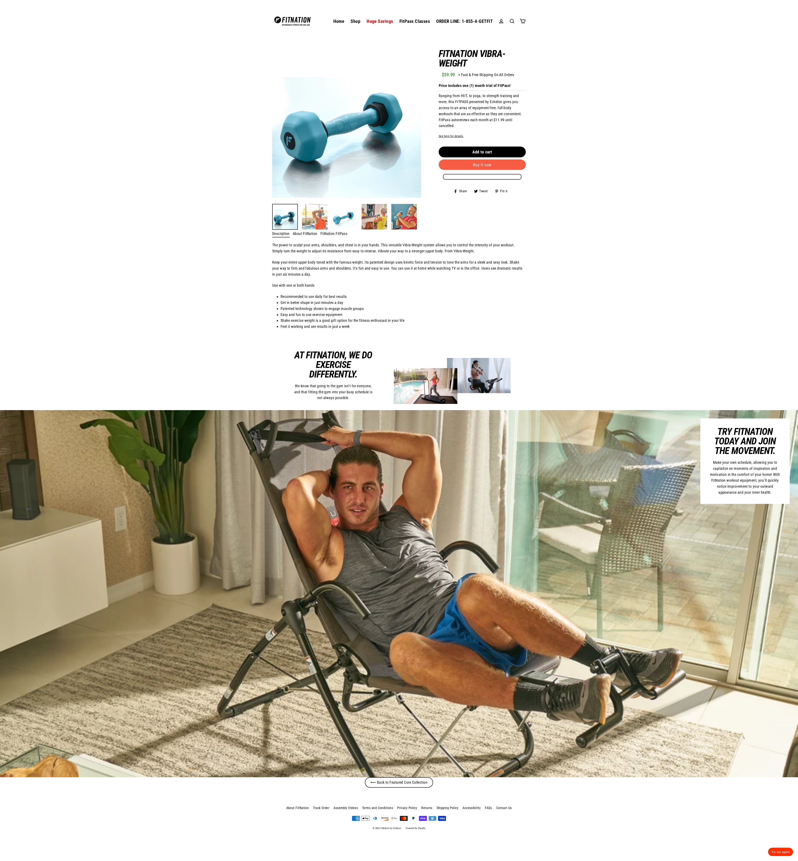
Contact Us (504, 808)
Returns (426, 808)
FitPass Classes (414, 21)
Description (281, 233)
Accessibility (472, 808)
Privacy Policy (407, 808)
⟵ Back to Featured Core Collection (399, 782)
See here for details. (451, 136)
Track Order (321, 808)
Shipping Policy (448, 808)
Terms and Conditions (377, 808)
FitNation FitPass (333, 233)
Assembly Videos (346, 808)
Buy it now (482, 164)
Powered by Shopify (415, 828)
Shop (355, 21)
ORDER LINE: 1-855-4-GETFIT (464, 21)
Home (339, 21)
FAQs (488, 808)
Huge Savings (380, 21)
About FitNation (305, 233)
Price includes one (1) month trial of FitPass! (475, 85)
